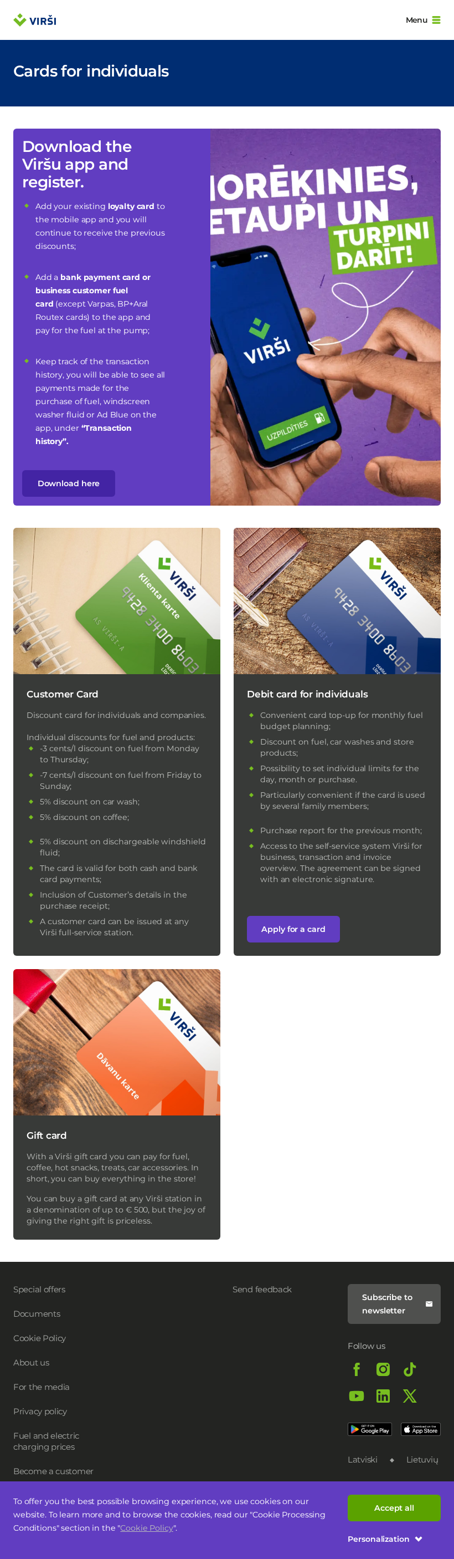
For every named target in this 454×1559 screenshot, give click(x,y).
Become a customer (53, 1471)
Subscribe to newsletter (387, 1304)
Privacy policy (40, 1411)
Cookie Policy (146, 1528)
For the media (41, 1387)
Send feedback (262, 1289)
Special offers (39, 1289)
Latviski (363, 1459)
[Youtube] (356, 1396)
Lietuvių (422, 1459)
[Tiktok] (410, 1369)
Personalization (379, 1539)
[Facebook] (356, 1369)
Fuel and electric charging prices (46, 1441)
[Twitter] (410, 1396)
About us (31, 1362)
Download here (69, 483)
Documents (36, 1313)
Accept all (394, 1508)
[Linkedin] (383, 1396)
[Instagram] (383, 1369)
